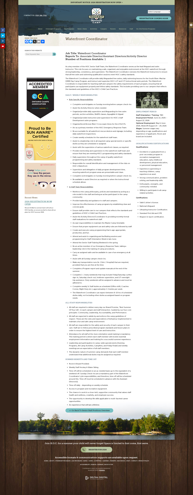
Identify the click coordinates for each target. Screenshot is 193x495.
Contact (134, 461)
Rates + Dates (88, 461)
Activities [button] (93, 29)
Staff (128, 461)
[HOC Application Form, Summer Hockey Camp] (152, 100)
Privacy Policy (143, 461)
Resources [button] (122, 29)
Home (46, 461)
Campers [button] (103, 29)
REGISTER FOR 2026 (98, 450)
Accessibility (85, 464)
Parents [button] (113, 29)
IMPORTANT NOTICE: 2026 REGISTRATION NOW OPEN (96, 2)
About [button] (40, 29)
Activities (97, 461)
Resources (121, 461)
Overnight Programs (63, 461)
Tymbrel (102, 470)
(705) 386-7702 (41, 15)
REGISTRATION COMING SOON (153, 18)
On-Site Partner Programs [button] (145, 29)
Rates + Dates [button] (82, 29)
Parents (113, 461)
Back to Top (108, 464)
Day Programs (77, 461)
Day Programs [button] (69, 29)
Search (93, 464)
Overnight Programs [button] (53, 29)
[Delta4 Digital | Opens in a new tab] (96, 476)
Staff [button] (131, 29)
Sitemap (100, 464)
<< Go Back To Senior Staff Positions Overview (89, 410)
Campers (106, 461)
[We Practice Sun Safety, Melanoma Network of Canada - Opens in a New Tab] (40, 141)
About (51, 461)
